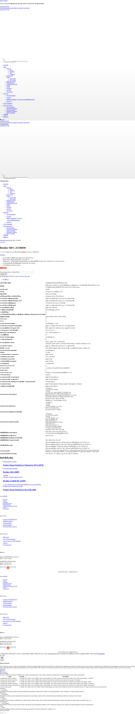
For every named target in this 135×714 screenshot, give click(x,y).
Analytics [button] (2, 697)
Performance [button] (3, 693)
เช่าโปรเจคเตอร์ (7, 103)
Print (25, 276)
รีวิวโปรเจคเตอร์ (11, 95)
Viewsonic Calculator (12, 108)
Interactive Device (11, 81)
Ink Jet (22, 276)
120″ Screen (13, 78)
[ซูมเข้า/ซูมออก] (0, 712)
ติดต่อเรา (5, 116)
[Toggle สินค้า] (27, 186)
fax (19, 276)
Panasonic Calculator (12, 111)
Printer (8, 85)
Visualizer (9, 88)
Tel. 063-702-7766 (4, 9)
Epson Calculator (11, 110)
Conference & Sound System (10, 506)
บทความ (9, 101)
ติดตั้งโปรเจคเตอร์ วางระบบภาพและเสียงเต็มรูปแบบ (21, 99)
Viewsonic (12, 74)
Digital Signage (10, 83)
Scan (28, 276)
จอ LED (9, 90)
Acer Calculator (10, 107)
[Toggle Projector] (27, 187)
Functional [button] (2, 688)
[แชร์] (3, 712)
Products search (9, 62)
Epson (11, 70)
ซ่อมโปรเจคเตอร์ (7, 525)
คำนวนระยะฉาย (7, 545)
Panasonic (12, 71)
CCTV (8, 87)
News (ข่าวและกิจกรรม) (9, 539)
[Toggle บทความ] (27, 212)
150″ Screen (13, 80)
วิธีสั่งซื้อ (5, 114)
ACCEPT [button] (2, 655)
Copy (16, 276)
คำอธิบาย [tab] (5, 279)
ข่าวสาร (9, 97)
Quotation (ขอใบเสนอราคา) (10, 519)
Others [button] (1, 706)
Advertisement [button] (3, 701)
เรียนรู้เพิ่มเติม (101, 653)
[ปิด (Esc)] (5, 712)
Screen (4, 500)
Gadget (5, 507)
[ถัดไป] (2, 713)
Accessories (9, 92)
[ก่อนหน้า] (0, 713)
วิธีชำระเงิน (6, 537)
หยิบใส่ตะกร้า (4, 274)
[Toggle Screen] (27, 196)
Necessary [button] (2, 670)
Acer (11, 73)
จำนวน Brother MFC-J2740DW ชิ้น (9, 272)
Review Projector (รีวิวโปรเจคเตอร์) (12, 541)
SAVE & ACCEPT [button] (5, 710)
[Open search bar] (4, 60)
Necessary (4, 672)
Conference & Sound (12, 84)
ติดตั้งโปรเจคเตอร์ (7, 521)
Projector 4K (10, 75)
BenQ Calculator (11, 113)
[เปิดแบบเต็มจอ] (2, 712)
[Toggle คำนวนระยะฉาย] (27, 226)
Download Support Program (10, 526)
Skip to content (3, 0)
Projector (5, 499)
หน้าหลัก (5, 65)
